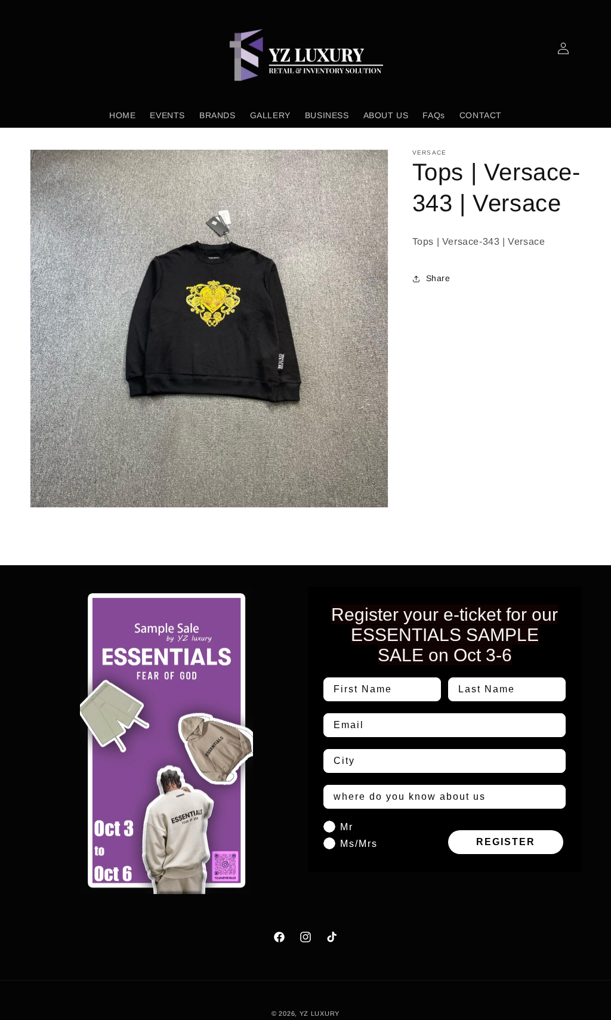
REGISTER (505, 842)
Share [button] (438, 278)
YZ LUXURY (320, 1013)
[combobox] (441, 761)
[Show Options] (554, 761)
